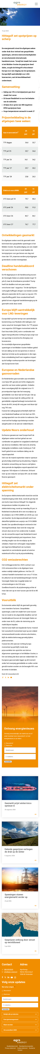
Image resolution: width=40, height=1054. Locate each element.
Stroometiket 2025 (10, 1030)
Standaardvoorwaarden (26, 1046)
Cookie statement (22, 1048)
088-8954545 (8, 969)
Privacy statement (10, 1048)
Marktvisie (9, 745)
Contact (20, 1050)
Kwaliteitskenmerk (12, 1046)
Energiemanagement (11, 1019)
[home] (20, 4)
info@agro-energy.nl (10, 972)
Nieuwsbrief (9, 743)
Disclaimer (32, 1048)
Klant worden (8, 1025)
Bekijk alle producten (11, 1014)
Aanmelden (8, 761)
